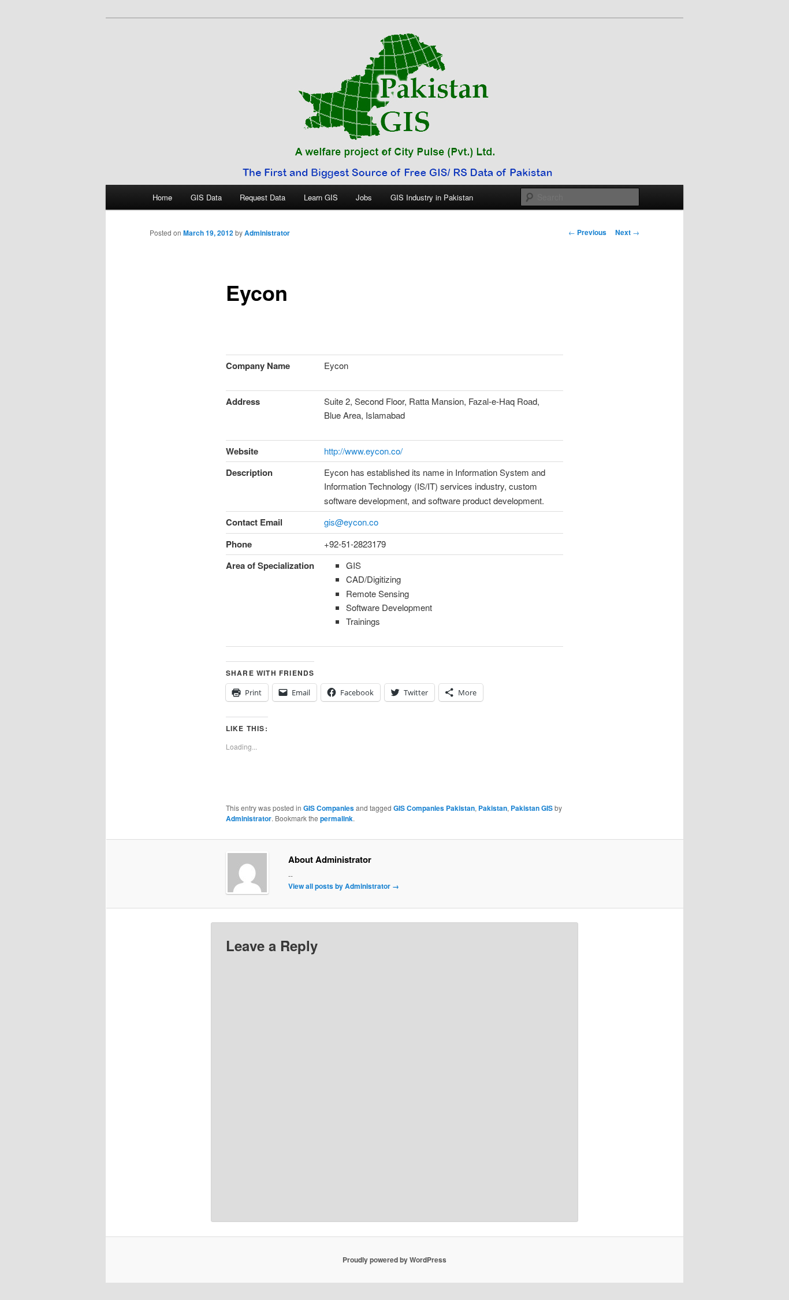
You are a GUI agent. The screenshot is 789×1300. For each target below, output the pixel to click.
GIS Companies (328, 808)
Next (627, 232)
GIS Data (206, 197)
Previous (587, 232)
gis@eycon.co (351, 522)
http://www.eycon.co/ (363, 451)
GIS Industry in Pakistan (431, 197)
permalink (336, 818)
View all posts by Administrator (343, 886)
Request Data (262, 197)
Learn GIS (321, 197)
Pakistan (492, 808)
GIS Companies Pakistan (434, 808)
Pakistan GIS (532, 808)
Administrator (267, 233)
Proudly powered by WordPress (394, 1259)
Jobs (364, 197)
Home (162, 197)
